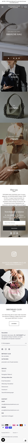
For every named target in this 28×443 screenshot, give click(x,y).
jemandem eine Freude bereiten (10, 362)
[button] (8, 58)
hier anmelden (5, 356)
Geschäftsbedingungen (8, 392)
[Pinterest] (17, 233)
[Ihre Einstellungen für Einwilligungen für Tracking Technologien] (25, 440)
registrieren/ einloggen (7, 416)
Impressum (4, 389)
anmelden (14, 323)
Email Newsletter (6, 381)
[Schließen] (26, 208)
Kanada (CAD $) (5, 432)
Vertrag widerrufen (7, 377)
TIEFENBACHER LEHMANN (11, 436)
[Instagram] (14, 233)
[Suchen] (22, 7)
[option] (14, 30)
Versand (4, 371)
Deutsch (15, 432)
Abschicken (14, 228)
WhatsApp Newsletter (7, 383)
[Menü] (2, 7)
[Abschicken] (25, 343)
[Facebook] (11, 233)
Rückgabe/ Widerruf (7, 374)
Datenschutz (5, 386)
